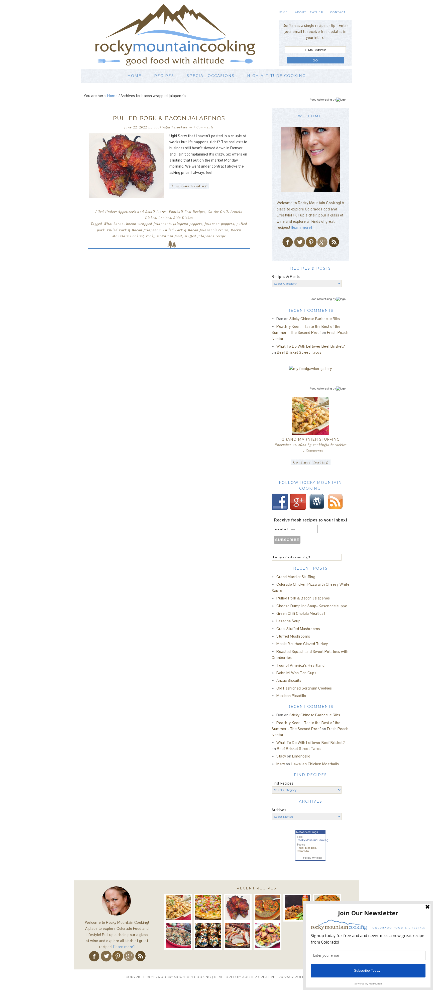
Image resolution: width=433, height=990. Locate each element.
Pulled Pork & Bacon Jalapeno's (134, 230)
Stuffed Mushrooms (293, 636)
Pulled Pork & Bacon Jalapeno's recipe (196, 230)
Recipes (164, 218)
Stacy (281, 756)
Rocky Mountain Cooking (182, 34)
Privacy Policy (293, 977)
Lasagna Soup (288, 621)
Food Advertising (321, 99)
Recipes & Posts (286, 276)
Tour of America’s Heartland (300, 665)
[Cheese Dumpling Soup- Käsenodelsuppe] (267, 907)
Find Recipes (282, 783)
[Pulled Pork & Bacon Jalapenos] (237, 907)
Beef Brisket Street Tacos (299, 352)
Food (300, 847)
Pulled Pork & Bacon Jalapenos (169, 118)
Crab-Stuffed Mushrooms (298, 628)
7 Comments (203, 127)
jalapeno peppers (187, 224)
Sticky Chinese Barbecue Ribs (314, 318)
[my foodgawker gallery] (310, 368)
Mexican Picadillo (291, 695)
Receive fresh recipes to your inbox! (310, 520)
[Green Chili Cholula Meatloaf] (297, 907)
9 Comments (312, 451)
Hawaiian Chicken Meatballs (315, 763)
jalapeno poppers (219, 224)
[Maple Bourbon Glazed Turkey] (237, 935)
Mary (280, 763)
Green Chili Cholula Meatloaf (300, 613)
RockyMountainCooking (312, 840)
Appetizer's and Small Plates (142, 212)
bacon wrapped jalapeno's (148, 224)
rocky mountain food (164, 236)
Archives (279, 809)
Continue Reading (189, 186)
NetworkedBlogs (307, 831)
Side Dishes (183, 218)
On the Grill (218, 212)
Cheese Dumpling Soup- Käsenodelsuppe (311, 605)
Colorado (303, 851)
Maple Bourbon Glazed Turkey (302, 643)
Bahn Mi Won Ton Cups (296, 672)
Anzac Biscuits (288, 680)
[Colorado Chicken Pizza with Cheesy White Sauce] (208, 907)
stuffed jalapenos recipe (205, 236)
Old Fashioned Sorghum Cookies (304, 688)
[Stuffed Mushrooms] (208, 935)
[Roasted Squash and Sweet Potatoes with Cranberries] (267, 935)
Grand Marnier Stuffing (310, 439)
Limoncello (301, 756)
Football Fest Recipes (187, 212)
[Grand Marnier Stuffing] (310, 416)
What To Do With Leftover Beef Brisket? (310, 346)
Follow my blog (312, 857)
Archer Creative (258, 977)
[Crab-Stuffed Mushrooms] (178, 935)
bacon (119, 224)
